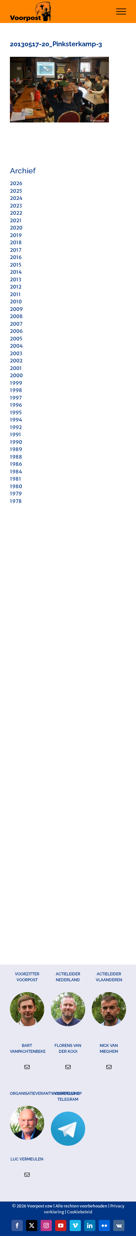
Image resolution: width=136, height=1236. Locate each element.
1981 (15, 479)
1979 (16, 493)
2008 (16, 316)
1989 (16, 449)
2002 (16, 361)
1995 (16, 412)
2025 (16, 191)
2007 (16, 324)
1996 (16, 405)
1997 (16, 398)
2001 (16, 368)
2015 (15, 265)
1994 (16, 420)
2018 (16, 242)
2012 (15, 287)
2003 (16, 353)
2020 (16, 228)
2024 (16, 198)
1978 (16, 501)
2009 (16, 309)
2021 (15, 220)
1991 (15, 434)
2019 (16, 235)
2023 (16, 206)
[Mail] (27, 1067)
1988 (16, 457)
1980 (16, 486)
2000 (16, 375)
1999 (16, 383)
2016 (16, 257)
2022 (16, 213)
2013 (15, 279)
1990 (16, 442)
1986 (16, 464)
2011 (15, 294)
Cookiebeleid (79, 1211)
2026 (16, 183)
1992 (16, 427)
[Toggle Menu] (121, 11)
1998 (16, 390)
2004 (16, 346)
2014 (16, 272)
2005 (16, 339)
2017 (15, 250)
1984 (16, 471)
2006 (16, 331)
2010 (16, 301)
